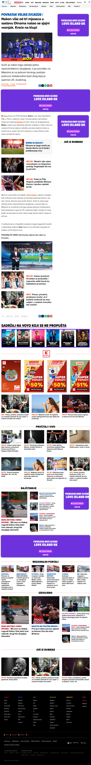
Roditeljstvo (52, 719)
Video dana (69, 722)
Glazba (34, 706)
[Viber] (48, 85)
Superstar (35, 717)
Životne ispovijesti (54, 725)
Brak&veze (52, 700)
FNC (69, 6)
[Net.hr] (83, 743)
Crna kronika (7, 706)
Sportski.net (22, 84)
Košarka (44, 6)
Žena (52, 2)
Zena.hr (12, 753)
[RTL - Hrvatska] (76, 743)
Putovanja (52, 717)
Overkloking (69, 711)
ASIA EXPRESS (70, 2)
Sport (27, 2)
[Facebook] (39, 85)
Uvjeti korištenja (25, 741)
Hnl (3, 316)
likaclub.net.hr (41, 755)
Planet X (68, 714)
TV (33, 711)
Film (34, 703)
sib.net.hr (35, 753)
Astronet (68, 700)
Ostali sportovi (60, 6)
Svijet (5, 703)
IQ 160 (62, 2)
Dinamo (17, 316)
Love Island (35, 714)
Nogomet (4, 6)
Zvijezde (35, 700)
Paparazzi (35, 708)
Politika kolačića (35, 741)
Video (84, 700)
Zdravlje (52, 722)
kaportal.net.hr (44, 753)
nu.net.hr (32, 755)
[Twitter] (42, 85)
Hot (32, 2)
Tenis (51, 6)
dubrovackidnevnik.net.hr (77, 753)
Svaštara (68, 717)
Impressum (7, 741)
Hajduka (19, 122)
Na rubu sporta (34, 6)
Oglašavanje (15, 741)
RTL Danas (6, 708)
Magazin (38, 2)
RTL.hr (6, 753)
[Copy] (51, 85)
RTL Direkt (6, 711)
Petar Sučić (9, 316)
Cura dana (68, 703)
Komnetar (68, 708)
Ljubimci (52, 711)
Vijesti (5, 700)
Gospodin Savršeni (37, 719)
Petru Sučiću (32, 195)
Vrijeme (6, 719)
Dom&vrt (52, 703)
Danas (6, 697)
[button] (4, 331)
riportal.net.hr (65, 753)
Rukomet (13, 6)
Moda (51, 714)
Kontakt (55, 741)
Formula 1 (77, 6)
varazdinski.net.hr (54, 753)
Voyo (34, 725)
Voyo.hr (17, 753)
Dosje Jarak (7, 717)
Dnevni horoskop (70, 706)
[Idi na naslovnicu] (7, 4)
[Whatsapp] (45, 85)
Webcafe (46, 2)
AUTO (57, 2)
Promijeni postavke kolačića (11, 745)
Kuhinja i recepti (54, 706)
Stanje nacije (7, 714)
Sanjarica (84, 706)
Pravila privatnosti (46, 741)
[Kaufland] (45, 354)
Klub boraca (22, 6)
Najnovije (84, 703)
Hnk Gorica (24, 316)
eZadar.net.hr (25, 755)
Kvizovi (68, 719)
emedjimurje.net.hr (26, 753)
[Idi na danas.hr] (18, 2)
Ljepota (51, 708)
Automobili (52, 728)
